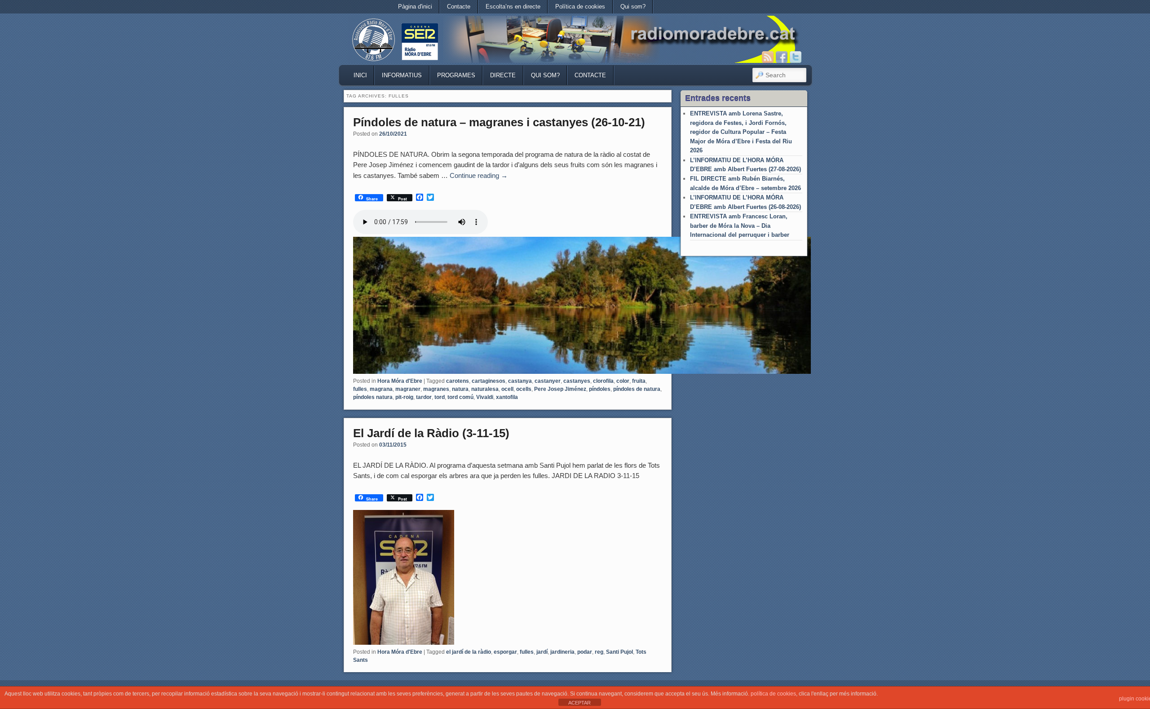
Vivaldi (484, 397)
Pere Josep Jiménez (560, 389)
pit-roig (404, 397)
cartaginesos (488, 381)
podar (584, 652)
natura (460, 389)
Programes (456, 75)
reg (599, 652)
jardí (542, 652)
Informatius (402, 75)
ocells (523, 389)
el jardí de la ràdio (468, 652)
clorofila (603, 381)
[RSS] (768, 57)
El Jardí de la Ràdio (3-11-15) (431, 433)
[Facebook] (781, 57)
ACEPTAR (579, 702)
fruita (639, 381)
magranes (436, 389)
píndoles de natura (636, 389)
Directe (503, 75)
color (622, 381)
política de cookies (773, 694)
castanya (520, 381)
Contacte (458, 6)
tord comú (460, 397)
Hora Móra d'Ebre (399, 381)
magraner (407, 389)
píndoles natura (373, 397)
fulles (360, 389)
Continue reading (479, 175)
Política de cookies (580, 6)
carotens (457, 381)
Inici (360, 75)
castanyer (548, 381)
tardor (424, 397)
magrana (381, 389)
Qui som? (633, 6)
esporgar (505, 652)
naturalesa (485, 389)
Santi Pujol (619, 652)
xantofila (507, 397)
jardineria (562, 652)
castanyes (576, 381)
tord (439, 397)
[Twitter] (795, 57)
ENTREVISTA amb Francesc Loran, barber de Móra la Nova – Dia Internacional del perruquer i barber (739, 225)
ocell (507, 389)
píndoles (599, 389)
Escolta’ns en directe (513, 6)
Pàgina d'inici (415, 6)
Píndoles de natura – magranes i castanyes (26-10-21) (499, 122)
